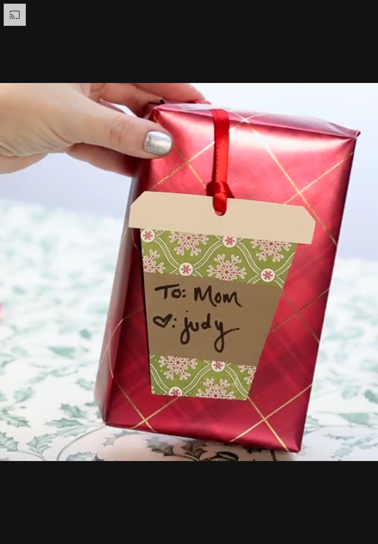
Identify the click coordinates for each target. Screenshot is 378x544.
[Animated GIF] (189, 272)
